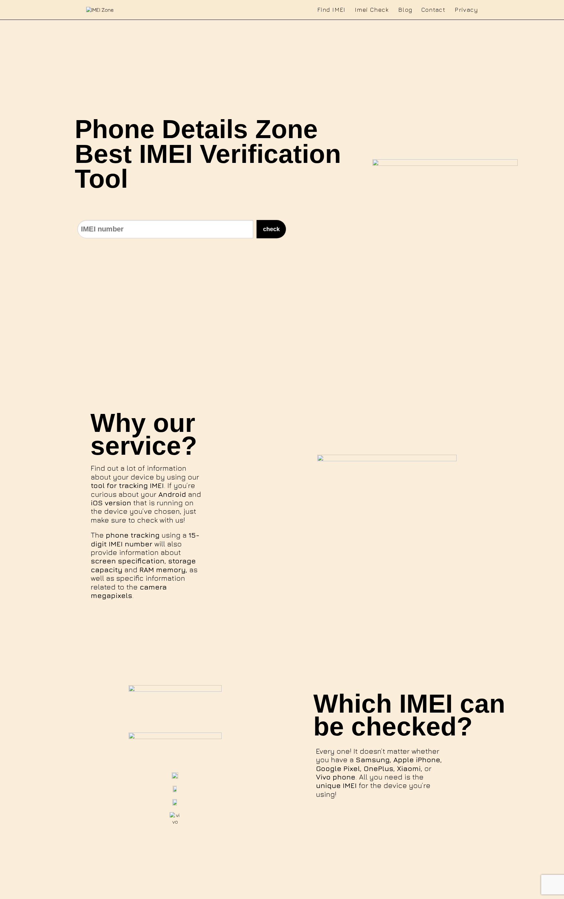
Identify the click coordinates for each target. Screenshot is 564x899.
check (271, 229)
